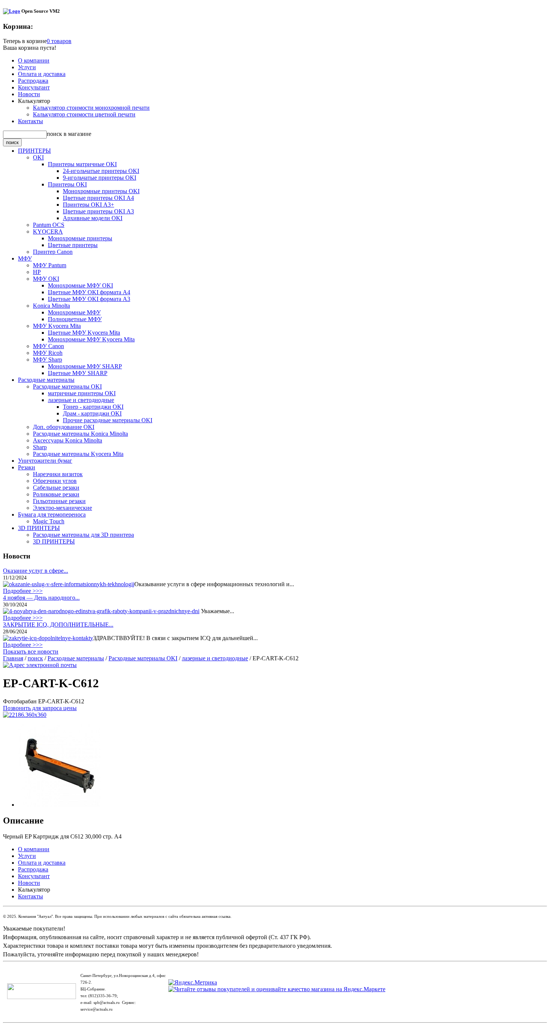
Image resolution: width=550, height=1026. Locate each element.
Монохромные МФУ (74, 312)
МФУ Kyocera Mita (57, 326)
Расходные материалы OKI (67, 386)
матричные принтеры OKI (82, 393)
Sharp (40, 447)
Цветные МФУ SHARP (77, 373)
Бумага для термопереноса (52, 514)
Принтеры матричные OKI (82, 164)
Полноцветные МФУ (75, 319)
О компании (33, 60)
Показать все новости (30, 651)
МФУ (25, 258)
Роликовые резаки (56, 494)
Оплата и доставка (41, 74)
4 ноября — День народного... (41, 597)
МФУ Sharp (47, 359)
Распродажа (33, 80)
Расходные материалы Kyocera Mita (78, 454)
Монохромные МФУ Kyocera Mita (91, 339)
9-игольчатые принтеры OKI (99, 177)
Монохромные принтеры (80, 238)
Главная (13, 658)
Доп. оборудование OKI (63, 427)
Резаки (26, 467)
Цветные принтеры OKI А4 (98, 198)
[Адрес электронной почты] (40, 665)
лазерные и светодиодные (81, 400)
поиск (35, 658)
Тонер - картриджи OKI (93, 407)
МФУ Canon (48, 346)
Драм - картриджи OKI (92, 413)
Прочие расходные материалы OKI (107, 420)
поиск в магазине (69, 134)
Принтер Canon (53, 252)
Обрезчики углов (55, 481)
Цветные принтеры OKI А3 (98, 211)
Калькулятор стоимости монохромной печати (91, 107)
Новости (29, 94)
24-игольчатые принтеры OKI (101, 171)
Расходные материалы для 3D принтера (83, 535)
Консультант (34, 87)
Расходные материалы (46, 380)
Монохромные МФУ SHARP (85, 366)
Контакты (30, 121)
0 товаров (59, 41)
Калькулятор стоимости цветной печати (84, 114)
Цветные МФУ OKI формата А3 (89, 299)
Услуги (27, 67)
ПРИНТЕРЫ (34, 150)
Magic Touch (48, 521)
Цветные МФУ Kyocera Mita (84, 332)
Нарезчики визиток (58, 474)
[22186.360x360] (24, 715)
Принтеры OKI (67, 184)
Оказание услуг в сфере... (35, 570)
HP (37, 272)
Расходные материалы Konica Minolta (80, 433)
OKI (38, 157)
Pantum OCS (48, 225)
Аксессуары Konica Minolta (67, 440)
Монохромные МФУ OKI (80, 285)
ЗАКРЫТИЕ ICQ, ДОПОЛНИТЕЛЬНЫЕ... (58, 624)
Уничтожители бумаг (45, 460)
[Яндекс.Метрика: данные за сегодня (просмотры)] (192, 982)
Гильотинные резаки (59, 501)
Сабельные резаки (56, 487)
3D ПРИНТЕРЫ (39, 528)
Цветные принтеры (73, 245)
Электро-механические (62, 508)
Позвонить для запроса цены (40, 708)
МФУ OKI (46, 278)
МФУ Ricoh (47, 353)
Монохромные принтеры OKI (101, 191)
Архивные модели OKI (92, 218)
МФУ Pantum (49, 265)
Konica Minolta (51, 305)
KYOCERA (48, 231)
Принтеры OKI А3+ (88, 204)
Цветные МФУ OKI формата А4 (89, 292)
